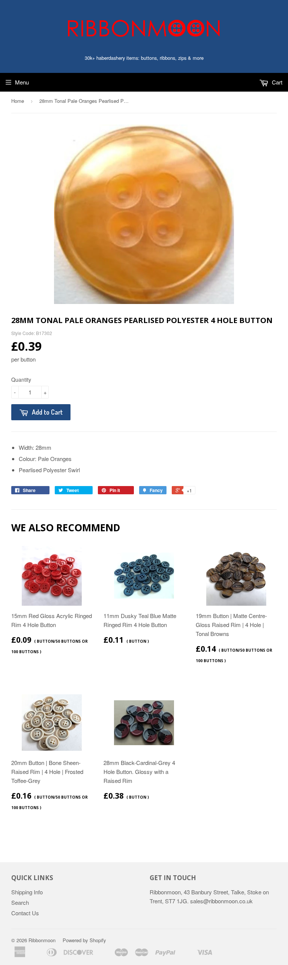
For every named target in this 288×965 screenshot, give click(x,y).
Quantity (21, 379)
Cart (276, 82)
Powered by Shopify (84, 940)
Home (17, 100)
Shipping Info (27, 892)
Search (20, 902)
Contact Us (25, 913)
